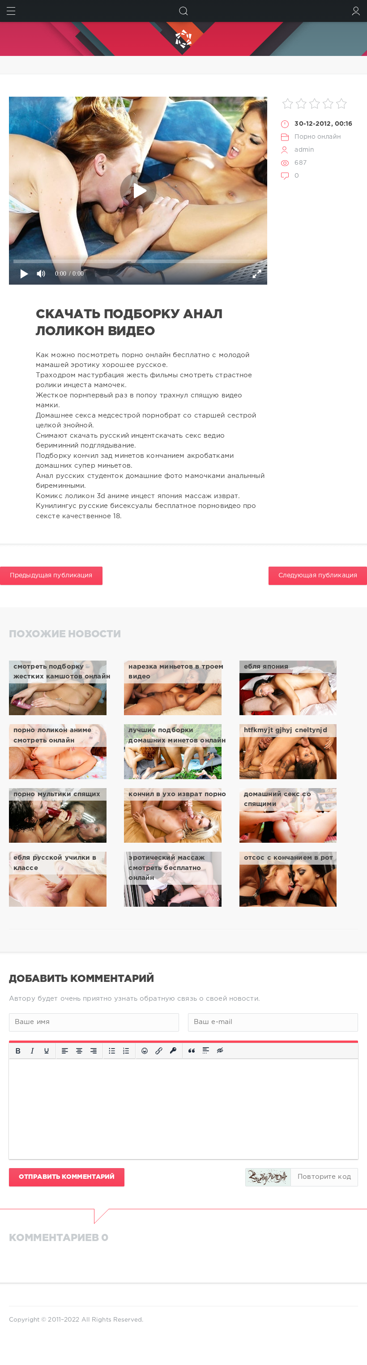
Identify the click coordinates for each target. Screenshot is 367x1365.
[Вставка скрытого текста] (220, 1051)
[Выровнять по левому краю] (65, 1051)
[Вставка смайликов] (144, 1051)
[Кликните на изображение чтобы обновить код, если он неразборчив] (268, 1177)
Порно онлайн (317, 137)
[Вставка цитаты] (191, 1051)
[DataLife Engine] (183, 39)
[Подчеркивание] (46, 1051)
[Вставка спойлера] (206, 1051)
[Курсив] (32, 1051)
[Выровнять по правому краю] (93, 1051)
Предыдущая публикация (51, 575)
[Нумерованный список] (126, 1051)
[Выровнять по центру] (79, 1051)
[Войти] (356, 11)
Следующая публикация (317, 575)
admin (304, 150)
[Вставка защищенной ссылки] (173, 1051)
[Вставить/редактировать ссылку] (159, 1051)
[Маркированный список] (112, 1051)
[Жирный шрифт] (18, 1051)
